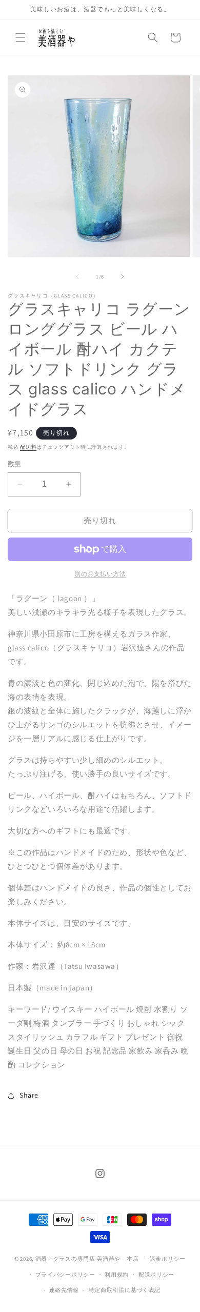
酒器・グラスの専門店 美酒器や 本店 (87, 1258)
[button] (20, 37)
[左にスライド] (77, 276)
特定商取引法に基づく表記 (125, 1290)
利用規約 (117, 1274)
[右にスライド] (122, 276)
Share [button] (28, 1095)
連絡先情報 (64, 1290)
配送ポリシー (156, 1274)
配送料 (28, 447)
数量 (15, 464)
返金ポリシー (168, 1258)
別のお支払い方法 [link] (100, 574)
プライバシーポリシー (65, 1274)
